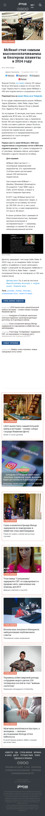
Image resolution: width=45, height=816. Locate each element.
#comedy (26, 283)
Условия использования (17, 770)
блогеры (27, 291)
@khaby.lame (12, 280)
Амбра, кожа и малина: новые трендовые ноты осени (19, 350)
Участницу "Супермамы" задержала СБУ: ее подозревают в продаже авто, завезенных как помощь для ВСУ (21, 334)
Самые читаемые (10, 343)
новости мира (25, 293)
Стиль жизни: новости (13, 301)
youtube (10, 291)
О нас (27, 767)
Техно (37, 755)
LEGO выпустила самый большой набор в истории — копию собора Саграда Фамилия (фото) (20, 309)
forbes (19, 291)
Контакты (36, 767)
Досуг (16, 755)
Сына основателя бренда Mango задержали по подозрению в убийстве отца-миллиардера (21, 326)
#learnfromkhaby (13, 283)
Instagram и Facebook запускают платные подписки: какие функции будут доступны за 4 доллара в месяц (19, 317)
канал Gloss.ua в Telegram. (30, 96)
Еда (16, 752)
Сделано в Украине (23, 758)
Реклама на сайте (14, 767)
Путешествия (26, 755)
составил (20, 83)
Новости (9, 752)
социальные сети (10, 293)
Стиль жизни (8, 41)
